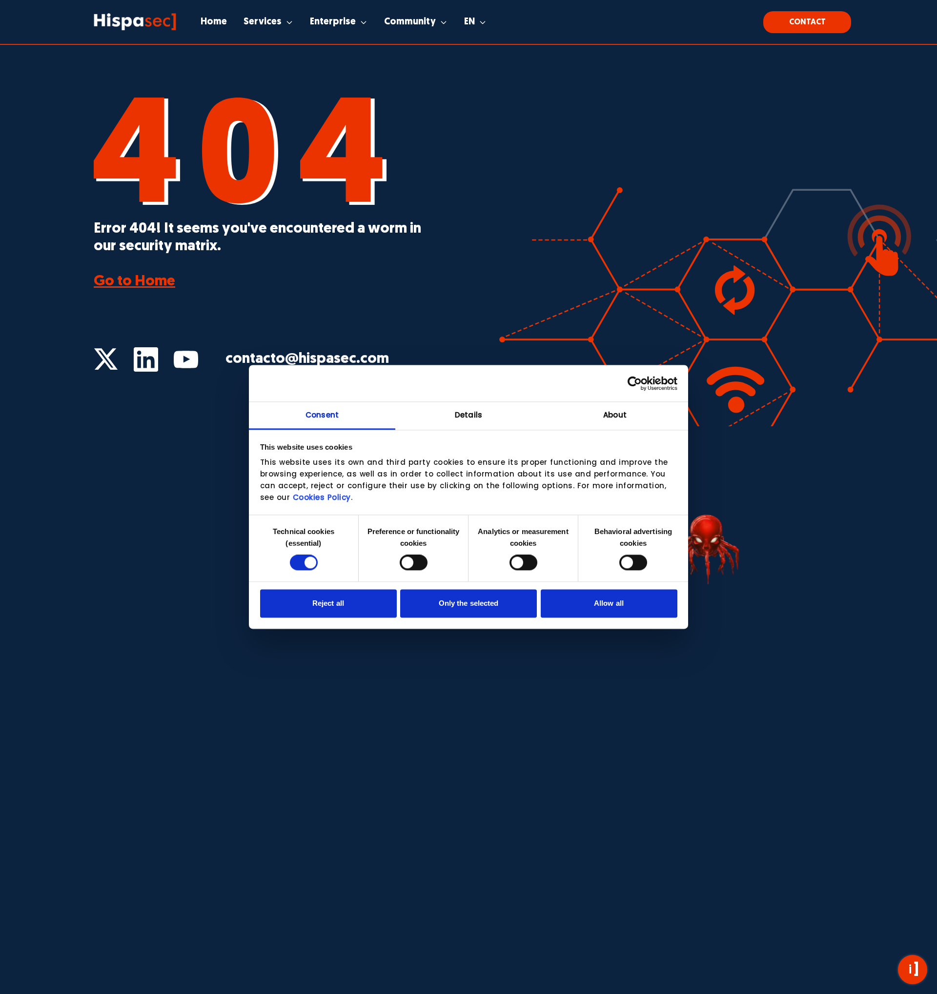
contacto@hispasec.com (307, 359)
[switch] (414, 563)
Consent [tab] (322, 415)
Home (214, 22)
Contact (807, 22)
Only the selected (469, 603)
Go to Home (134, 281)
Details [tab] (468, 415)
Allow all (609, 603)
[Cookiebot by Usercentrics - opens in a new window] (634, 383)
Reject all (328, 603)
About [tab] (615, 415)
